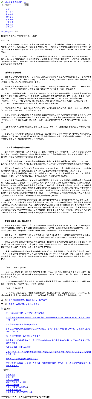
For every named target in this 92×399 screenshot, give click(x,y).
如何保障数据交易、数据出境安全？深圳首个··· (29, 300)
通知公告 (9, 14)
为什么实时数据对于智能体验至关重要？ (23, 336)
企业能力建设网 (12, 385)
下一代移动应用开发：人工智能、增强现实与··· (26, 313)
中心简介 (9, 12)
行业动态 (9, 22)
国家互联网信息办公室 (15, 382)
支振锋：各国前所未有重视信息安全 (24, 304)
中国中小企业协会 (13, 390)
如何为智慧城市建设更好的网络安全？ (22, 359)
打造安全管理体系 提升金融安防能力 (21, 324)
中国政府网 (10, 375)
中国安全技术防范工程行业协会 (19, 392)
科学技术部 (10, 377)
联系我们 (9, 27)
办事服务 (9, 25)
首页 (8, 9)
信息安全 (9, 17)
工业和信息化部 (12, 380)
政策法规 (9, 19)
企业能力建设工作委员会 (16, 387)
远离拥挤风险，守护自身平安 (18, 347)
